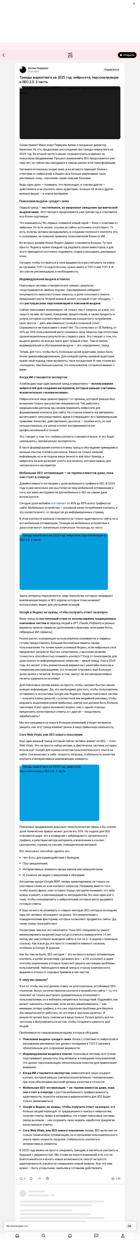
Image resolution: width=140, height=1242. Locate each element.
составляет (58, 503)
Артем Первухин (38, 68)
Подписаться (111, 69)
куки (26, 1226)
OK (129, 1226)
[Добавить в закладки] (31, 1178)
